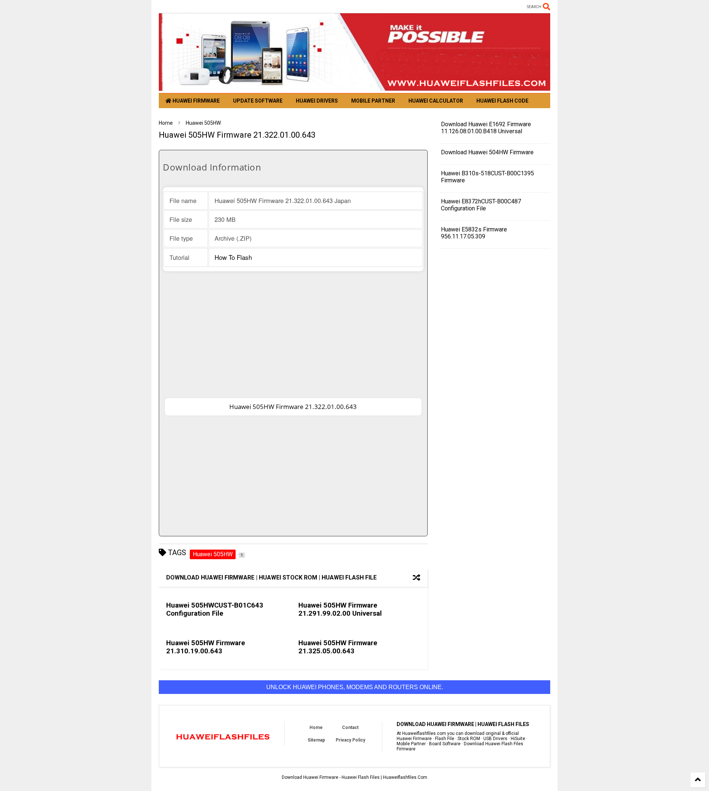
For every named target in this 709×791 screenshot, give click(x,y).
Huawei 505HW (203, 123)
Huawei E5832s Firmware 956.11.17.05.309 (474, 233)
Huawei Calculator (435, 101)
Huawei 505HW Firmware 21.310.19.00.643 (205, 647)
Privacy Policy (350, 740)
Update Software (257, 101)
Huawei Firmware (195, 101)
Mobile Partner (373, 101)
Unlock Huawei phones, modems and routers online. (354, 687)
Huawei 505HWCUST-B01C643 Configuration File (214, 609)
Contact (350, 727)
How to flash (233, 257)
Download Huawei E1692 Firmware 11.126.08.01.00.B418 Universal (486, 128)
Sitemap (316, 740)
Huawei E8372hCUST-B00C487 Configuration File (481, 205)
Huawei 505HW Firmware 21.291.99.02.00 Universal (340, 609)
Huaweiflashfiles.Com (405, 777)
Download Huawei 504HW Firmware (487, 152)
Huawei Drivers (317, 101)
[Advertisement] (293, 334)
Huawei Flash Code (502, 101)
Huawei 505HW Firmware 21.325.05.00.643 (337, 647)
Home (166, 123)
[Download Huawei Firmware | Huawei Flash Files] (354, 87)
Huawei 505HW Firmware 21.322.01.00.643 (293, 406)
